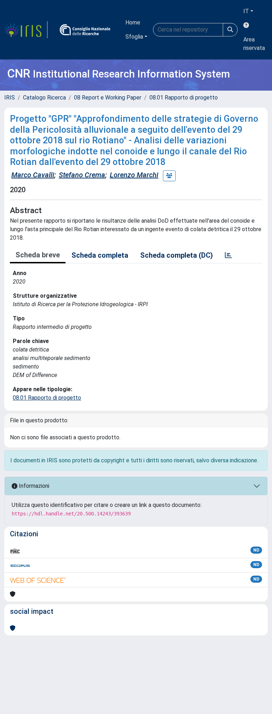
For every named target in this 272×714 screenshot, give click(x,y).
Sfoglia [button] (134, 36)
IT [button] (246, 11)
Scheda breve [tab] (38, 255)
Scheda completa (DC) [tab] (176, 255)
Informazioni (33, 485)
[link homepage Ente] (85, 29)
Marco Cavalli (32, 175)
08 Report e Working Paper (107, 97)
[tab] (228, 255)
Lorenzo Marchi (134, 175)
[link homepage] (25, 29)
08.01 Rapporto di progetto (183, 97)
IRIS (9, 97)
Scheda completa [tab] (100, 255)
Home (132, 22)
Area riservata (254, 43)
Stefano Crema (82, 175)
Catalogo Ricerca (44, 97)
